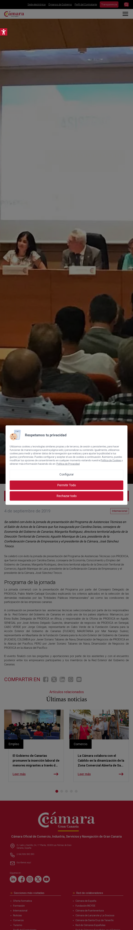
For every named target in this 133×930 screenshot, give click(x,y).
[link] (3, 32)
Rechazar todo (67, 496)
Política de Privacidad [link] (68, 463)
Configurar (66, 474)
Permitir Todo (66, 485)
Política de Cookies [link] (111, 460)
